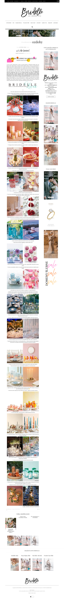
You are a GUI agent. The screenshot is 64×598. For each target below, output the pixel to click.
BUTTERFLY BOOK (23, 47)
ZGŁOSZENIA (40, 1)
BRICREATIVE (29, 1)
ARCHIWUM (55, 22)
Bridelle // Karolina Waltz (20, 53)
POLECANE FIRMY (26, 22)
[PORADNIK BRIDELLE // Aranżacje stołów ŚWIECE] (10, 523)
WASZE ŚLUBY (33, 22)
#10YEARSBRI (11, 1)
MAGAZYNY (50, 22)
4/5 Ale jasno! (22, 50)
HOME (8, 1)
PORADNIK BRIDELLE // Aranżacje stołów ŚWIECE (10, 531)
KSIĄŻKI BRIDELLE (16, 1)
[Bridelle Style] (15, 564)
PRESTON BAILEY (32, 590)
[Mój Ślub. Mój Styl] (37, 564)
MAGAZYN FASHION (35, 1)
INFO (13, 22)
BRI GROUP (39, 22)
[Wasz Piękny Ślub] (26, 564)
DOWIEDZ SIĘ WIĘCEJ (51, 96)
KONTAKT (44, 1)
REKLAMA (22, 1)
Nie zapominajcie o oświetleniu (35, 517)
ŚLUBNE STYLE (44, 22)
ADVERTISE (25, 1)
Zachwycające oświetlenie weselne (23, 517)
